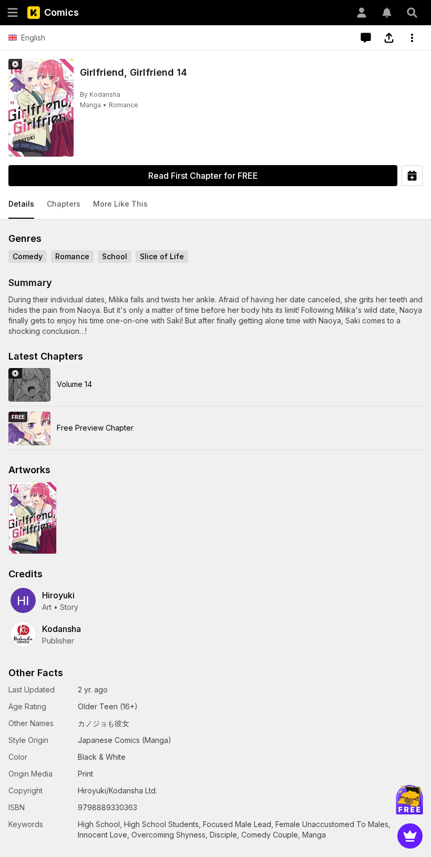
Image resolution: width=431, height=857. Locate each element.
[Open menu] (12, 12)
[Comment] (365, 37)
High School (99, 824)
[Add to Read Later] (412, 175)
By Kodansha (100, 94)
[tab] (21, 204)
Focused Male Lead (237, 824)
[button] (21, 204)
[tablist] (215, 204)
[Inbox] (386, 12)
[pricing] (410, 836)
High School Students (161, 824)
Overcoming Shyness (168, 834)
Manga (90, 105)
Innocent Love (102, 834)
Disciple (223, 834)
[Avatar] (361, 12)
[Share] (388, 37)
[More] (412, 37)
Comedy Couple (269, 834)
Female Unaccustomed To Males (331, 824)
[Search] (412, 12)
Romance (123, 105)
